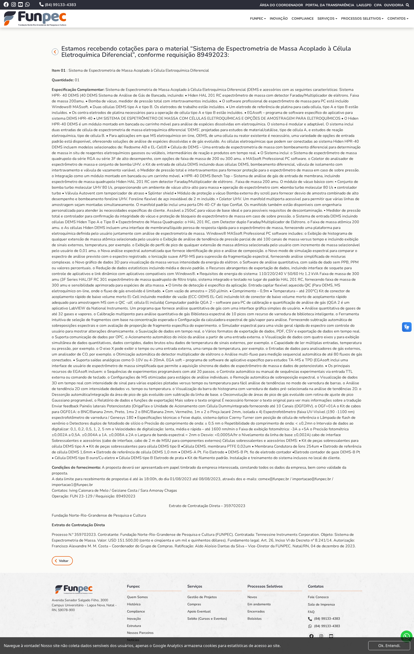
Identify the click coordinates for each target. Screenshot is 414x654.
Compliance (303, 18)
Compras (194, 604)
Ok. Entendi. (389, 645)
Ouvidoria (393, 5)
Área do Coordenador (281, 5)
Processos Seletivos (361, 18)
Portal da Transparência (329, 5)
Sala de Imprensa (321, 604)
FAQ (311, 612)
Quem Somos (137, 597)
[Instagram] (321, 636)
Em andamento (259, 604)
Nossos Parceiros (140, 633)
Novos (252, 597)
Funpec (256, 18)
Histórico (134, 604)
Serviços (325, 18)
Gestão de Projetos (202, 597)
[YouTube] (331, 636)
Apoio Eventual (199, 611)
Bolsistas (254, 619)
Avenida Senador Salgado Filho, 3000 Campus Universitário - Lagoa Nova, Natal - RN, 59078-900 (84, 605)
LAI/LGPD (364, 5)
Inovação (279, 18)
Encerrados (256, 611)
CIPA (378, 5)
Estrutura (134, 626)
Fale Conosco (318, 597)
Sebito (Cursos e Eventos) (207, 619)
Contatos (396, 18)
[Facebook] (311, 636)
